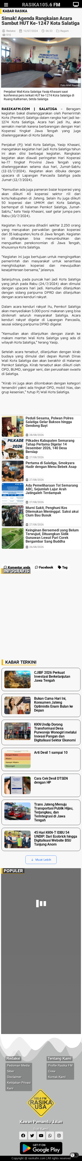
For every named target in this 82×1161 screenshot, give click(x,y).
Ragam (64, 31)
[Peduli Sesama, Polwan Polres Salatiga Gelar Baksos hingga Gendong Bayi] (13, 426)
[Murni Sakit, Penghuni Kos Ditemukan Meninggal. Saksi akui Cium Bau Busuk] (13, 515)
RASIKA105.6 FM (41, 4)
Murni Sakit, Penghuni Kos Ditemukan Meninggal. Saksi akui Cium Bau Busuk (52, 511)
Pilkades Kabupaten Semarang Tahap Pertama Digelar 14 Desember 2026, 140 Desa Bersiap (50, 446)
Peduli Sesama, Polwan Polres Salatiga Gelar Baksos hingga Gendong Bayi (49, 421)
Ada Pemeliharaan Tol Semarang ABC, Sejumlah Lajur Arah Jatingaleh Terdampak (52, 489)
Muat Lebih (43, 859)
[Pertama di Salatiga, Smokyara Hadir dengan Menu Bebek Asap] (13, 471)
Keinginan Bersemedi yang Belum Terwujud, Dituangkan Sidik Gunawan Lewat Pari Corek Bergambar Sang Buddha (52, 535)
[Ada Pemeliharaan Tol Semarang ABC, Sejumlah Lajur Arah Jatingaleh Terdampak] (13, 493)
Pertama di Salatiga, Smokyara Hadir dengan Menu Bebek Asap (51, 465)
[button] (25, 557)
